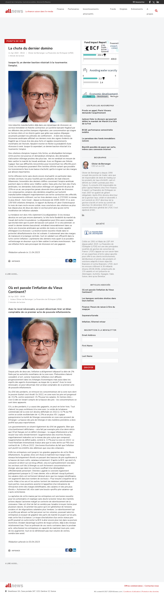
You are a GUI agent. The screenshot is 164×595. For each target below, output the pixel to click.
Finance (60, 9)
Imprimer (16, 261)
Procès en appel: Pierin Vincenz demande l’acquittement (96, 111)
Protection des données (150, 592)
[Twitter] (154, 2)
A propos (150, 9)
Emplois (123, 9)
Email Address (89, 335)
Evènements (137, 9)
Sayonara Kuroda (90, 315)
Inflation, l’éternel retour (93, 322)
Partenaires (73, 9)
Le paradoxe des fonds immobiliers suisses (98, 139)
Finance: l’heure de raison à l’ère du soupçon (98, 308)
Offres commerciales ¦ (133, 586)
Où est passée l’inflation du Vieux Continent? (98, 291)
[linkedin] (74, 260)
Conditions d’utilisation (132, 592)
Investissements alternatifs (91, 9)
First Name (87, 346)
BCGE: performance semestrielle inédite (97, 131)
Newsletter (140, 2)
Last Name (87, 356)
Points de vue (15, 41)
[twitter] (70, 260)
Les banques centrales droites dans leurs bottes (99, 299)
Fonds (113, 9)
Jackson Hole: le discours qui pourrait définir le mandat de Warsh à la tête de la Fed (99, 121)
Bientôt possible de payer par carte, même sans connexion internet (99, 148)
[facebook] (67, 260)
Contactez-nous (152, 586)
